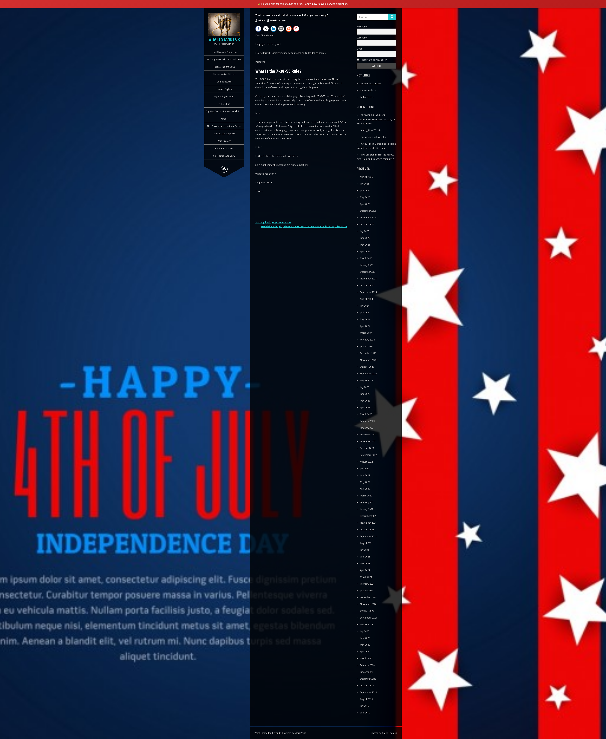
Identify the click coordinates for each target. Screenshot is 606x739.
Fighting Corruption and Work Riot (224, 111)
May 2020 (365, 644)
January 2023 (366, 427)
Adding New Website (371, 130)
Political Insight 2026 (224, 66)
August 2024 (366, 298)
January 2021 (366, 590)
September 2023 (368, 373)
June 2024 (365, 312)
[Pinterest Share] (296, 29)
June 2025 (365, 237)
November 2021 (368, 522)
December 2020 (368, 597)
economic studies (224, 148)
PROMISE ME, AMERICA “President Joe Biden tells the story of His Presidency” (376, 119)
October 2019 (367, 685)
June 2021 (365, 556)
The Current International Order (224, 126)
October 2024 (367, 285)
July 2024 (364, 305)
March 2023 (366, 414)
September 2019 (368, 692)
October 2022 (367, 448)
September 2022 (368, 454)
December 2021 (368, 515)
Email (359, 48)
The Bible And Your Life (224, 51)
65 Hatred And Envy (224, 155)
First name (362, 26)
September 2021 (368, 536)
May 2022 (365, 482)
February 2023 (367, 420)
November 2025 (368, 217)
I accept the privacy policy (373, 59)
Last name (362, 37)
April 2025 (365, 251)
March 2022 (366, 495)
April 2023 (365, 407)
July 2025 (364, 231)
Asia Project (224, 140)
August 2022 (366, 461)
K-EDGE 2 (224, 103)
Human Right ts (368, 90)
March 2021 (366, 576)
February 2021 (367, 583)
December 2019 (368, 678)
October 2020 (367, 610)
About (224, 118)
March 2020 (366, 658)
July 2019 (364, 705)
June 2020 (365, 637)
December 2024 (368, 271)
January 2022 (366, 509)
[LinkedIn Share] (273, 29)
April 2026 (365, 203)
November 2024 (368, 278)
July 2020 (364, 631)
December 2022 (368, 434)
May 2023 (365, 400)
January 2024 (366, 346)
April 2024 (365, 326)
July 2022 (364, 468)
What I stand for (224, 39)
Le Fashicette (224, 81)
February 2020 (367, 665)
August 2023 (366, 380)
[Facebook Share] (258, 29)
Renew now (310, 3)
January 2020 (366, 671)
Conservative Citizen (224, 74)
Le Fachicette (367, 97)
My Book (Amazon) (224, 96)
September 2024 (368, 292)
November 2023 (368, 359)
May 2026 (365, 197)
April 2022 (365, 488)
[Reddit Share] (289, 29)
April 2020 (365, 651)
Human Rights (224, 89)
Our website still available (373, 136)
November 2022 (368, 441)
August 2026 (366, 176)
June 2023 (365, 393)
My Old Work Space (224, 133)
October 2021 (367, 529)
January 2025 (366, 265)
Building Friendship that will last (224, 59)
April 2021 (365, 570)
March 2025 (366, 258)
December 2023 (368, 353)
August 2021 (366, 543)
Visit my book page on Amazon (273, 222)
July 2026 (364, 183)
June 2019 (365, 712)
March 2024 (366, 332)
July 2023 (364, 387)
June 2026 (365, 190)
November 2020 (368, 604)
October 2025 (367, 224)
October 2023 (367, 366)
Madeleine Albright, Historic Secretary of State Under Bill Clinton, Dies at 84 (304, 226)
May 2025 (365, 244)
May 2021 (365, 563)
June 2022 (365, 475)
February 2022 (367, 502)
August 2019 (366, 699)
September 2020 (368, 617)
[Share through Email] (281, 29)
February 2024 (367, 339)
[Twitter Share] (266, 29)
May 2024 (365, 319)
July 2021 (364, 549)
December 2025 (368, 210)
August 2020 (366, 624)
